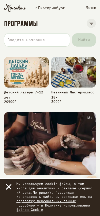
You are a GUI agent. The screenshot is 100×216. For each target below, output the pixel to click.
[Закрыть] (8, 186)
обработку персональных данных (46, 201)
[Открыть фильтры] (91, 23)
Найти (84, 40)
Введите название (26, 40)
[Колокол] (15, 8)
